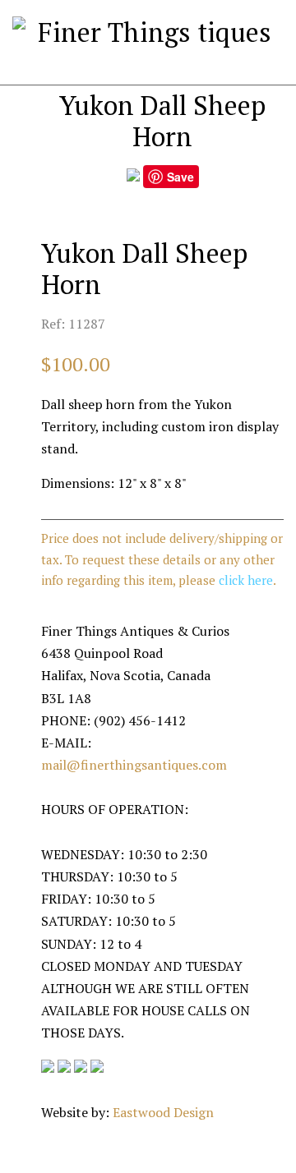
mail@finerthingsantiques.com (134, 765)
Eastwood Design (163, 1112)
